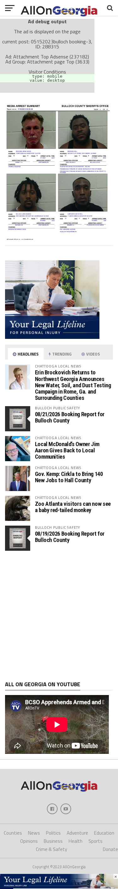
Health (75, 841)
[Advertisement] (59, 616)
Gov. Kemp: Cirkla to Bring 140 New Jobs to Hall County (69, 477)
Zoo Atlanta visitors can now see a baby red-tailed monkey (73, 506)
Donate (110, 849)
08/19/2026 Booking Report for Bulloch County (69, 536)
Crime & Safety (51, 849)
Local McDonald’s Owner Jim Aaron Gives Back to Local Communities (67, 450)
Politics (53, 833)
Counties (13, 833)
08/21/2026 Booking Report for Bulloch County (69, 417)
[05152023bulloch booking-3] (59, 238)
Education (104, 833)
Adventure (77, 833)
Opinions (29, 841)
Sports (95, 841)
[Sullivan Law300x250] (52, 337)
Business (53, 841)
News (34, 833)
